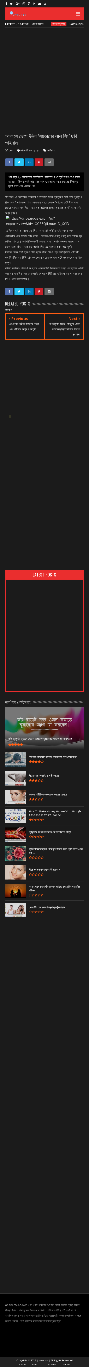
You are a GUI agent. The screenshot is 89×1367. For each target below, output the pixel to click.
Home (22, 1364)
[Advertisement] (44, 80)
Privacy (51, 1364)
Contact (65, 1364)
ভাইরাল (51, 150)
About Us (36, 1364)
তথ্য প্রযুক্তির (50, 24)
